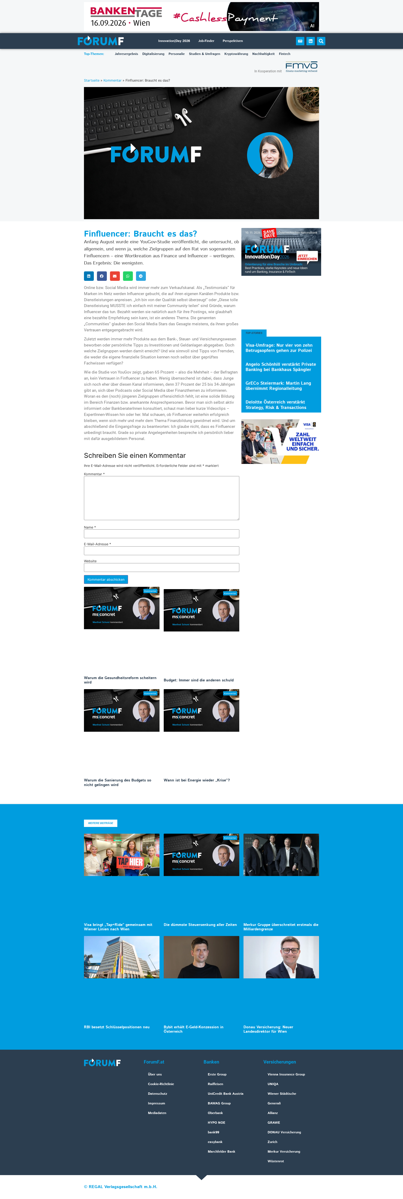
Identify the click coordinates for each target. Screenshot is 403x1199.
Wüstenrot (276, 1161)
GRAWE (274, 1122)
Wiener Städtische (282, 1093)
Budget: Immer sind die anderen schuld (199, 680)
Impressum (156, 1103)
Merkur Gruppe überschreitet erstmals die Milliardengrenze (280, 927)
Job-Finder (206, 41)
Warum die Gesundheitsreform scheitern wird (120, 680)
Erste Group (217, 1074)
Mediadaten (157, 1113)
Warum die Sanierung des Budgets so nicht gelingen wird (117, 783)
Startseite (91, 80)
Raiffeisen (215, 1084)
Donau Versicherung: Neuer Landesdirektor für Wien (268, 1030)
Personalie (177, 54)
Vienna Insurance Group (286, 1074)
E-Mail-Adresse (97, 544)
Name (90, 527)
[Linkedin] (310, 41)
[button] (321, 41)
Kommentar (112, 80)
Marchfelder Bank (221, 1151)
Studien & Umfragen (204, 54)
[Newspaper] (300, 41)
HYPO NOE (216, 1122)
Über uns (155, 1074)
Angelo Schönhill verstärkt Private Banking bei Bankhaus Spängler (281, 367)
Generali (274, 1103)
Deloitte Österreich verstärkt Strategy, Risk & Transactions (276, 405)
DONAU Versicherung (284, 1132)
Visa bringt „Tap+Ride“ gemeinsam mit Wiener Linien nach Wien (118, 927)
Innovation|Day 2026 (174, 41)
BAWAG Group (219, 1103)
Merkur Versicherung (284, 1151)
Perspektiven (233, 41)
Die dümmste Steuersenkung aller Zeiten (200, 925)
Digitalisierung (153, 54)
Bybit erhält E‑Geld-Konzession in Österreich (194, 1030)
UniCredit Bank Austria (225, 1093)
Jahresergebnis (126, 54)
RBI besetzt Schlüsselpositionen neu (117, 1027)
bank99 (213, 1132)
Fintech (284, 54)
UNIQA (273, 1084)
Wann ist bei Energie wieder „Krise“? (197, 780)
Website (90, 561)
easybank (215, 1142)
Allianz (273, 1113)
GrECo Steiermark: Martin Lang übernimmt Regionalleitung (278, 386)
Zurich (272, 1142)
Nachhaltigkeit (263, 54)
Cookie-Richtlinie (161, 1084)
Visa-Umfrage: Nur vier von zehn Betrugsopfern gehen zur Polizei (279, 348)
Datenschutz (157, 1093)
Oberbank (215, 1113)
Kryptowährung (236, 54)
